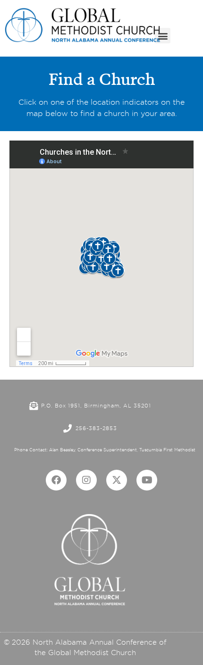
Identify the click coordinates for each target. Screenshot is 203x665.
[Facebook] (56, 480)
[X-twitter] (116, 480)
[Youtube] (146, 480)
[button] (162, 35)
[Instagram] (86, 480)
